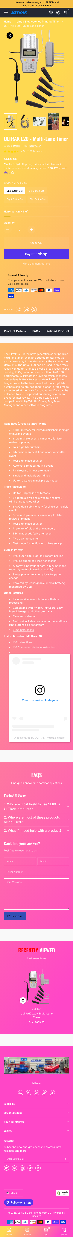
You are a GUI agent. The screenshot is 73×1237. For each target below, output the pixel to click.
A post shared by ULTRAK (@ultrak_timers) (40, 737)
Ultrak (16, 145)
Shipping (26, 164)
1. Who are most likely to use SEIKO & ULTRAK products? (32, 806)
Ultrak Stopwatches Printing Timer (38, 21)
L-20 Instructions (23, 629)
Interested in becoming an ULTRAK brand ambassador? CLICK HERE (36, 4)
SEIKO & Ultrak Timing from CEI (34, 1212)
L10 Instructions (22, 642)
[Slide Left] (6, 4)
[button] (51, 12)
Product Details (15, 331)
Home (7, 21)
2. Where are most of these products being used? (32, 819)
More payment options (36, 263)
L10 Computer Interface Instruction (34, 647)
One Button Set (14, 190)
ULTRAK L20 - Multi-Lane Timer (24, 25)
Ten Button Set (38, 199)
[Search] (51, 12)
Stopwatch (35, 145)
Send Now (17, 916)
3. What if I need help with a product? (32, 830)
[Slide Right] (66, 4)
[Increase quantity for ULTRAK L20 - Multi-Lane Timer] (31, 229)
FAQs (36, 331)
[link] (23, 151)
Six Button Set (36, 190)
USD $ (13, 1192)
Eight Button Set (15, 199)
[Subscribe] (65, 1159)
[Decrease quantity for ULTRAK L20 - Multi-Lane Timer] (8, 229)
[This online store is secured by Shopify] (62, 1193)
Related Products (58, 331)
